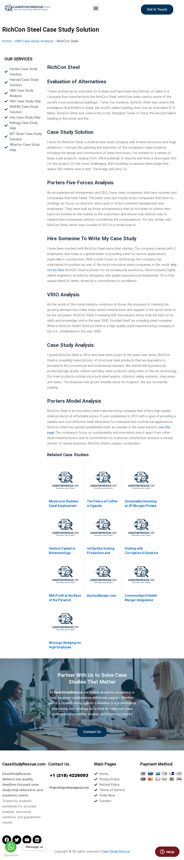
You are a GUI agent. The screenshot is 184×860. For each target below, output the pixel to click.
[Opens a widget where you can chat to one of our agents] (167, 852)
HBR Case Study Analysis (34, 41)
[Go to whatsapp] (10, 846)
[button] (95, 8)
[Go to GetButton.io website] (11, 855)
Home (6, 41)
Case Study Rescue (115, 851)
